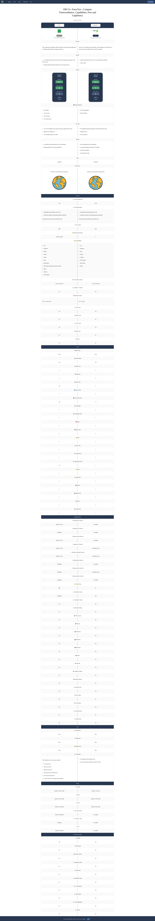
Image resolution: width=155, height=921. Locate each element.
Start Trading (150, 1)
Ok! (88, 919)
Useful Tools (25, 1)
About (19, 1)
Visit (95, 35)
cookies (84, 919)
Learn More (59, 99)
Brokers (9, 1)
